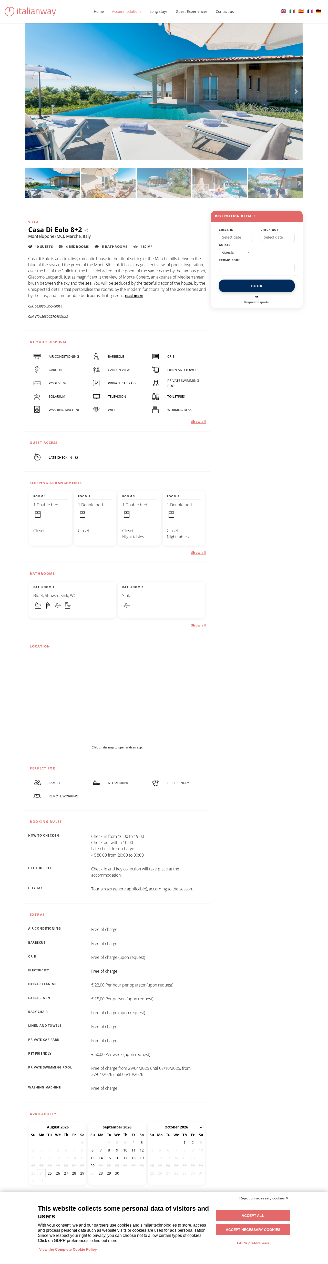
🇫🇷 (310, 11)
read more (134, 295)
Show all (198, 421)
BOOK (256, 285)
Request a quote (256, 302)
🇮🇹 (292, 11)
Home (99, 11)
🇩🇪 (318, 11)
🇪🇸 (301, 11)
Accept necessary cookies (253, 1230)
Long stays (159, 11)
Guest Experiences (192, 11)
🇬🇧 (283, 11)
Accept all (253, 1216)
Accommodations (126, 11)
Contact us (225, 11)
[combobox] (236, 252)
